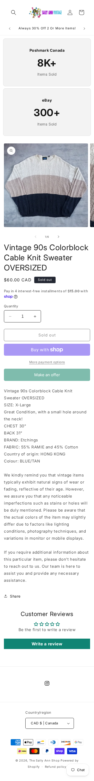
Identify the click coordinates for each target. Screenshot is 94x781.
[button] (13, 12)
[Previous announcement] (9, 28)
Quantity (11, 306)
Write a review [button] (47, 643)
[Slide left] (35, 236)
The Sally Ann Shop (44, 760)
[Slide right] (58, 236)
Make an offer (47, 376)
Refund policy (55, 767)
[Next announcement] (84, 28)
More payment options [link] (47, 362)
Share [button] (15, 596)
